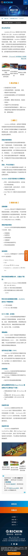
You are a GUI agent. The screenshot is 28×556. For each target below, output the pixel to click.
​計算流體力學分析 (14, 18)
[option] (14, 10)
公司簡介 (14, 517)
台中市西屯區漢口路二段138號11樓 (14, 539)
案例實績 (14, 522)
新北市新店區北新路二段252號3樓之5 (14, 540)
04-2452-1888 (14, 537)
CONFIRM (14, 553)
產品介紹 (6, 18)
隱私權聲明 (14, 550)
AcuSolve (21, 18)
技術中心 (14, 525)
